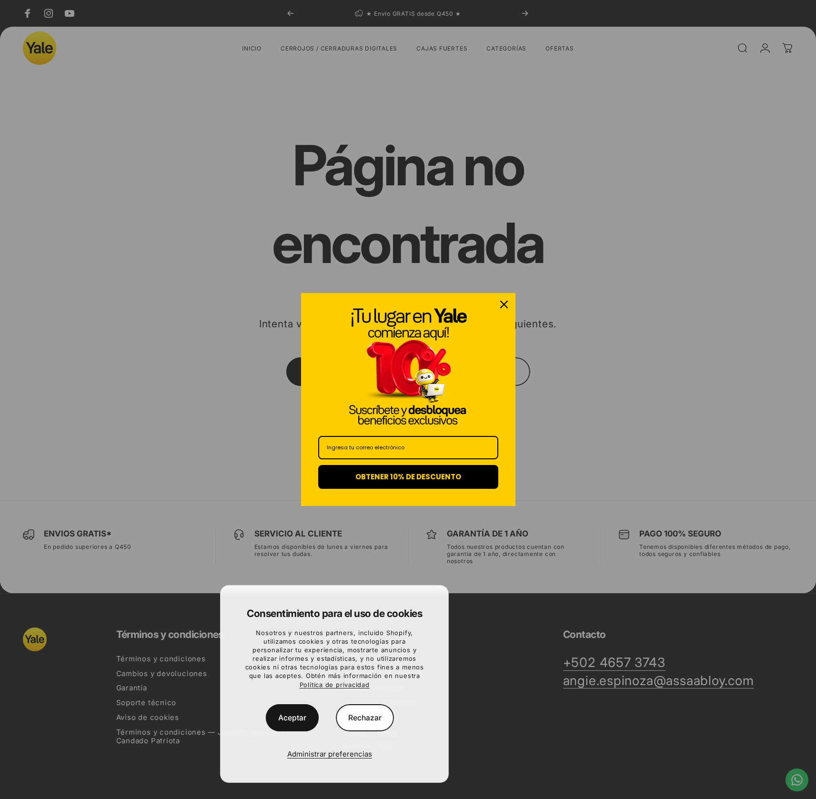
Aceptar (292, 717)
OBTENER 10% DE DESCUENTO (408, 477)
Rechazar (365, 717)
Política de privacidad (335, 684)
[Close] (504, 304)
